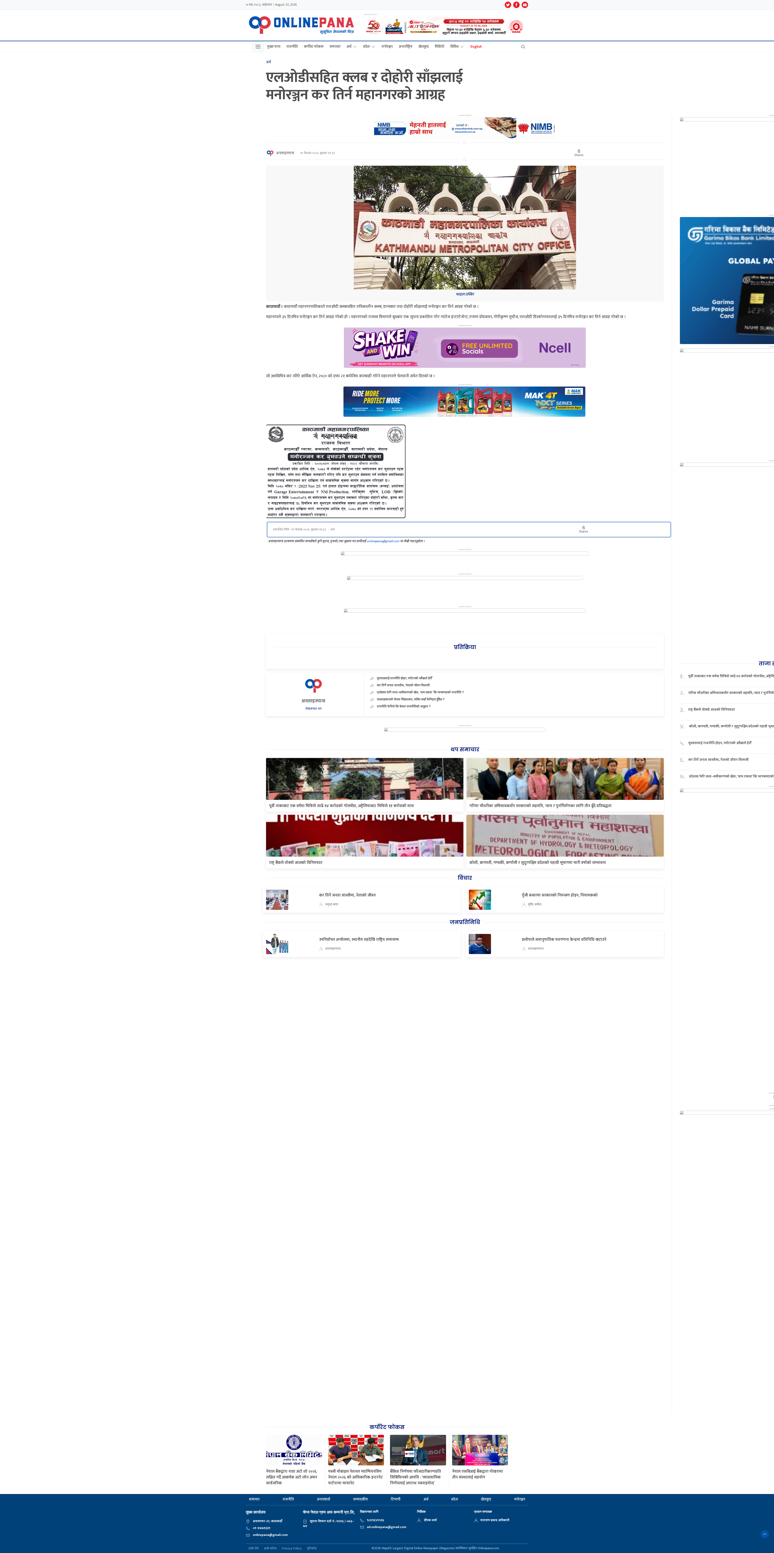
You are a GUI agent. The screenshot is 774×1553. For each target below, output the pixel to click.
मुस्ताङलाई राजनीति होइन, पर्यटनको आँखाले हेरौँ (404, 678)
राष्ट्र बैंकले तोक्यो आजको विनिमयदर (295, 862)
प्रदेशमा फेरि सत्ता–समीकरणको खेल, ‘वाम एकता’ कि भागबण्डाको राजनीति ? (420, 692)
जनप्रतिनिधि (465, 922)
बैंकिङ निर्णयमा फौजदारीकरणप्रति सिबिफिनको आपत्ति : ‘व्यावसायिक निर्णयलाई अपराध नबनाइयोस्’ (415, 1477)
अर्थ (348, 47)
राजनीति (292, 47)
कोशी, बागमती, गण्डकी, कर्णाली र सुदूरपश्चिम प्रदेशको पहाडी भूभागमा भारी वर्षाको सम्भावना (537, 862)
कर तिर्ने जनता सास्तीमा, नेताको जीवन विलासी (403, 685)
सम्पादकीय (360, 1499)
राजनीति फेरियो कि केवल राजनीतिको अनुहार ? (404, 706)
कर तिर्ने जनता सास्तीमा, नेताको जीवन (347, 895)
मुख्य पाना (273, 47)
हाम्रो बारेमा (270, 1548)
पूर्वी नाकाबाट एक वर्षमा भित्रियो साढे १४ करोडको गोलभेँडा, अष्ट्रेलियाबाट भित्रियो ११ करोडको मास (341, 805)
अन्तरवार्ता (323, 1499)
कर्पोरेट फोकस (314, 47)
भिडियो (439, 47)
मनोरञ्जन (387, 47)
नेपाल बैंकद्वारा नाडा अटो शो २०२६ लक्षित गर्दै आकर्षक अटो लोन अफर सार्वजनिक (291, 1477)
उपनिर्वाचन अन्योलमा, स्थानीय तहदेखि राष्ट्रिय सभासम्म (359, 939)
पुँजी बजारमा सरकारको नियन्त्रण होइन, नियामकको (560, 895)
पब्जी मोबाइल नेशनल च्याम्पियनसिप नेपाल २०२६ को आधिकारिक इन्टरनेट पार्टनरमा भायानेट (355, 1477)
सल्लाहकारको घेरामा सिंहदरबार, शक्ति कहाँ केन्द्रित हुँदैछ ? (411, 699)
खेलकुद (423, 47)
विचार (465, 878)
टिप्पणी (396, 1499)
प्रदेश (366, 47)
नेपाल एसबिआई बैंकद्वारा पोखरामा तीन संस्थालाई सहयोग (477, 1474)
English (476, 47)
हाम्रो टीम (254, 1548)
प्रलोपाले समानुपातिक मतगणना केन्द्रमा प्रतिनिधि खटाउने (564, 939)
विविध (454, 47)
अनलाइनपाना (285, 153)
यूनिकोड (312, 1548)
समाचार (335, 47)
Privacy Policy (292, 1548)
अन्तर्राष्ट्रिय (405, 47)
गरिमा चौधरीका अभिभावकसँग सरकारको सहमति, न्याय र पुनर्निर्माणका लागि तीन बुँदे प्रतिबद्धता (540, 805)
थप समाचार (464, 749)
